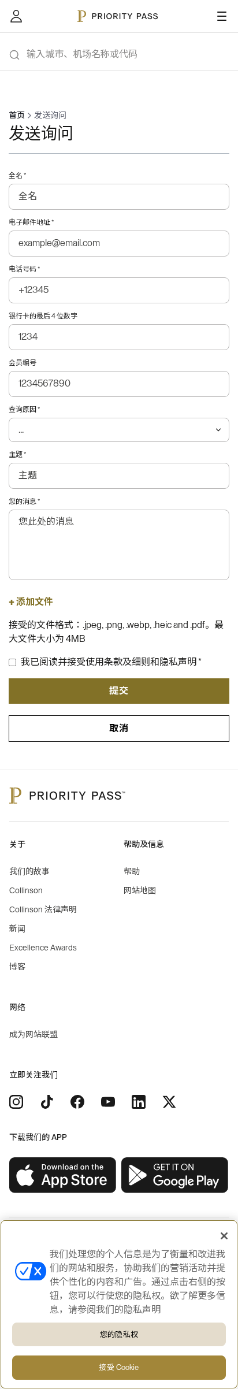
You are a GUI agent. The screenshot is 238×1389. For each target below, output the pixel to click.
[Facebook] (77, 1102)
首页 (17, 116)
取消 (119, 728)
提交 (119, 691)
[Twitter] (169, 1102)
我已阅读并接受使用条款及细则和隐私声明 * (111, 662)
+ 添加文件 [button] (31, 602)
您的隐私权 (119, 1334)
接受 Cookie (119, 1367)
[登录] (16, 16)
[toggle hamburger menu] (222, 16)
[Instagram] (16, 1102)
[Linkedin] (139, 1102)
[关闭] (224, 1236)
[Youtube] (108, 1102)
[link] (63, 1175)
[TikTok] (47, 1102)
